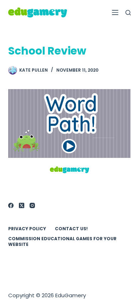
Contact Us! (71, 229)
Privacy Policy (27, 229)
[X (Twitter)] (21, 205)
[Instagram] (32, 205)
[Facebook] (11, 205)
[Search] (128, 12)
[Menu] (115, 12)
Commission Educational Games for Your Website (62, 241)
